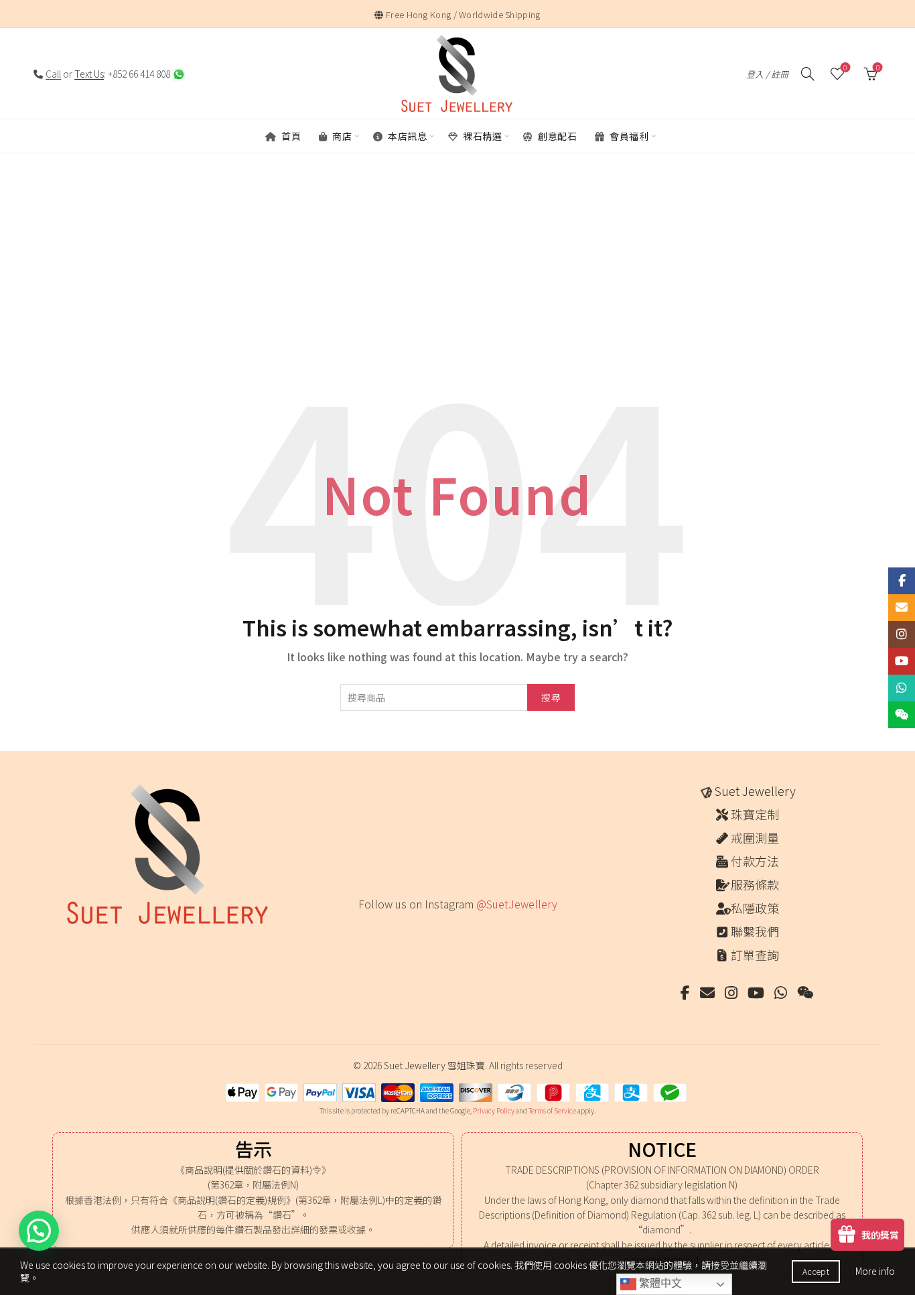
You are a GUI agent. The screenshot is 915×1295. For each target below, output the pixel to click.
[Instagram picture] (363, 931)
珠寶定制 (755, 814)
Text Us (89, 73)
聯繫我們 (755, 931)
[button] (39, 1231)
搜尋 (551, 697)
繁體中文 (659, 1283)
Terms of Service (552, 1110)
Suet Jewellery (755, 790)
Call (53, 73)
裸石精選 (481, 136)
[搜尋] (808, 74)
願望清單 (845, 68)
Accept (815, 1271)
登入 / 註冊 (767, 74)
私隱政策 (755, 907)
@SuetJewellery (516, 904)
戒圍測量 (755, 837)
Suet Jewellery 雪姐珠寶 (434, 1065)
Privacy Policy (493, 1110)
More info (875, 1271)
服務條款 (755, 884)
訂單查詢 (755, 954)
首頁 (290, 136)
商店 (341, 136)
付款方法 (755, 861)
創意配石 (556, 136)
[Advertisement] (457, 282)
